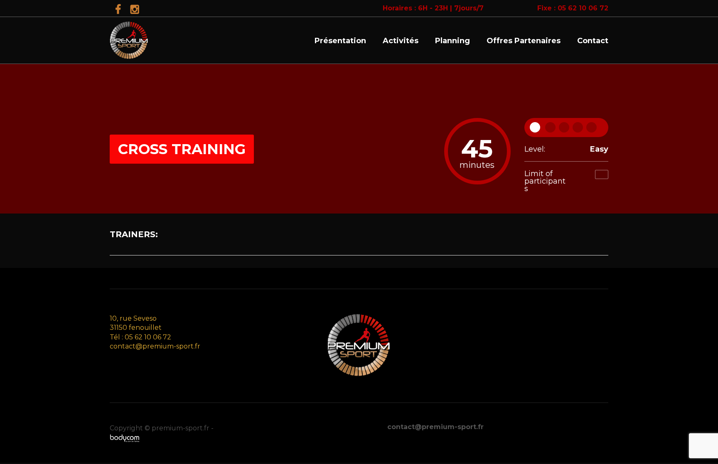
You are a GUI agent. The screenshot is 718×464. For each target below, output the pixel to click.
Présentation (340, 40)
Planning (452, 40)
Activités (400, 40)
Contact (592, 40)
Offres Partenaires (524, 40)
